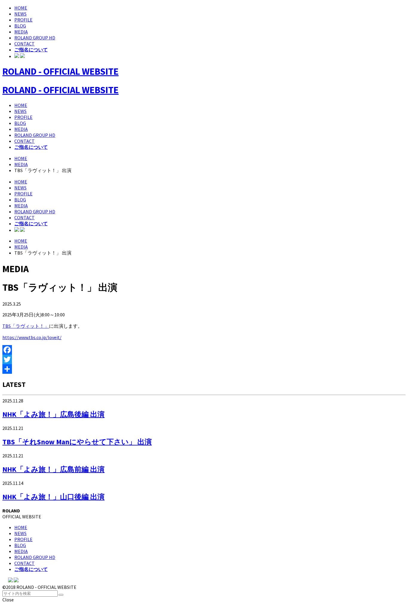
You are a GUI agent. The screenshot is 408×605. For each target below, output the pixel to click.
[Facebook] (204, 350)
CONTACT (24, 44)
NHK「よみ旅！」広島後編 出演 (53, 414)
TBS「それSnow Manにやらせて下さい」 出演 (77, 441)
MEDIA (21, 32)
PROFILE (23, 20)
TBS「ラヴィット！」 (25, 326)
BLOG (20, 26)
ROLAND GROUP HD (34, 38)
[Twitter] (204, 359)
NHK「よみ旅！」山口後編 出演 (53, 496)
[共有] (204, 369)
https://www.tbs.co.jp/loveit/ (32, 337)
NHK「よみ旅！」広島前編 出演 (53, 469)
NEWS (20, 14)
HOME (20, 8)
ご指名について (31, 50)
